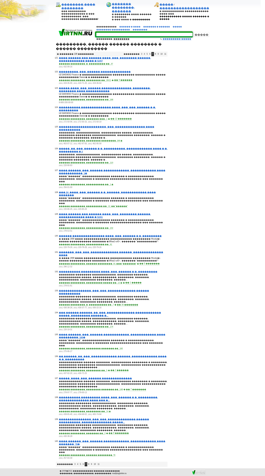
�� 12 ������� (121, 119)
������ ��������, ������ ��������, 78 (87, 455)
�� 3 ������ (123, 80)
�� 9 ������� (119, 433)
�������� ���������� (113, 30)
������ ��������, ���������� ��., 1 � (86, 184)
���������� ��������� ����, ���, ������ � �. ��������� (108, 272)
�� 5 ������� (149, 263)
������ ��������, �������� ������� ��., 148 (91, 389)
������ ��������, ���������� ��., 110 (86, 163)
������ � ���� (129, 27)
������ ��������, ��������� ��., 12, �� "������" (93, 206)
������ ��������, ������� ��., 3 (82, 433)
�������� (140, 30)
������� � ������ (156, 27)
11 (165, 54)
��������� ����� (177, 39)
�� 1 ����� (133, 282)
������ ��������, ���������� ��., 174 (86, 327)
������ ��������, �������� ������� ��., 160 (91, 348)
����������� (106, 27)
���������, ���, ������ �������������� (95, 72)
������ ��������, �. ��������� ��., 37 (86, 64)
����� (166, 4)
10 (161, 54)
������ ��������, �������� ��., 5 (83, 370)
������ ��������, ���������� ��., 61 (85, 244)
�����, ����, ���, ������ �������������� (95, 378)
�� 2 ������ (119, 370)
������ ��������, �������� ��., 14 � (85, 411)
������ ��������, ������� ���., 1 (83, 119)
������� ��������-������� (123, 7)
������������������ (184, 8)
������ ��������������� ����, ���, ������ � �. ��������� (110, 236)
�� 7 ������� (136, 389)
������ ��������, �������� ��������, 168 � (90, 141)
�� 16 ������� (127, 305)
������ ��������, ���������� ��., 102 (86, 228)
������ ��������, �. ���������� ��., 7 (86, 305)
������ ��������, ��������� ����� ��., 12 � (90, 283)
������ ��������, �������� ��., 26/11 (85, 80)
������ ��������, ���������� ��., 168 (86, 100)
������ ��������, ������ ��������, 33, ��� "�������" (97, 264)
